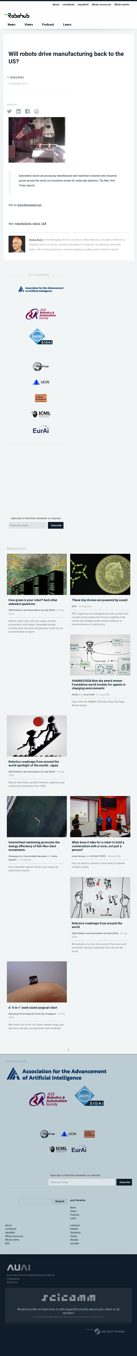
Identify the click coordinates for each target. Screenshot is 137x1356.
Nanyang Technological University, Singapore (32, 1013)
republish (83, 4)
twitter (73, 1236)
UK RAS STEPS (98, 856)
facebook (75, 1232)
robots (36, 223)
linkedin (74, 1229)
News (11, 24)
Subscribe (56, 525)
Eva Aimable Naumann (35, 856)
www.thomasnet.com (29, 205)
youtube (74, 1243)
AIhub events (121, 4)
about (56, 4)
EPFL (74, 606)
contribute (68, 4)
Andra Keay (17, 77)
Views (29, 24)
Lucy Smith (89, 694)
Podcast (48, 24)
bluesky (74, 1239)
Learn (67, 24)
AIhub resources (101, 4)
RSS (7, 1243)
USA (43, 223)
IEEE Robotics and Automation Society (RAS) (32, 610)
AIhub (75, 694)
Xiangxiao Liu (16, 856)
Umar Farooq (78, 856)
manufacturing (23, 223)
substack (75, 1225)
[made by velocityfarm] (105, 1331)
